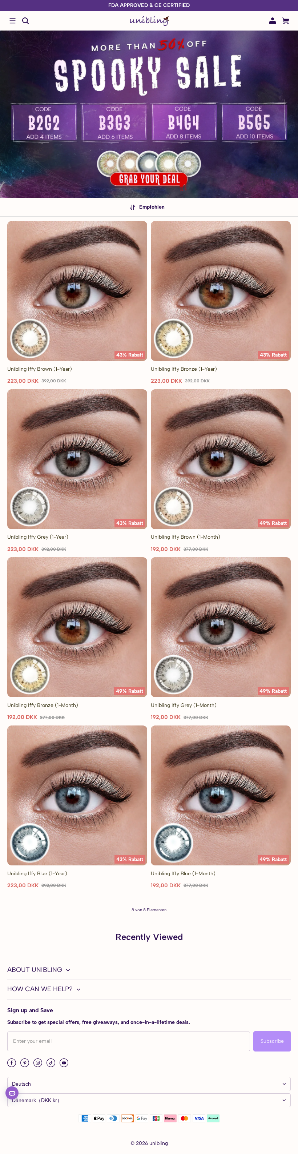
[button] (12, 21)
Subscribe (272, 1041)
